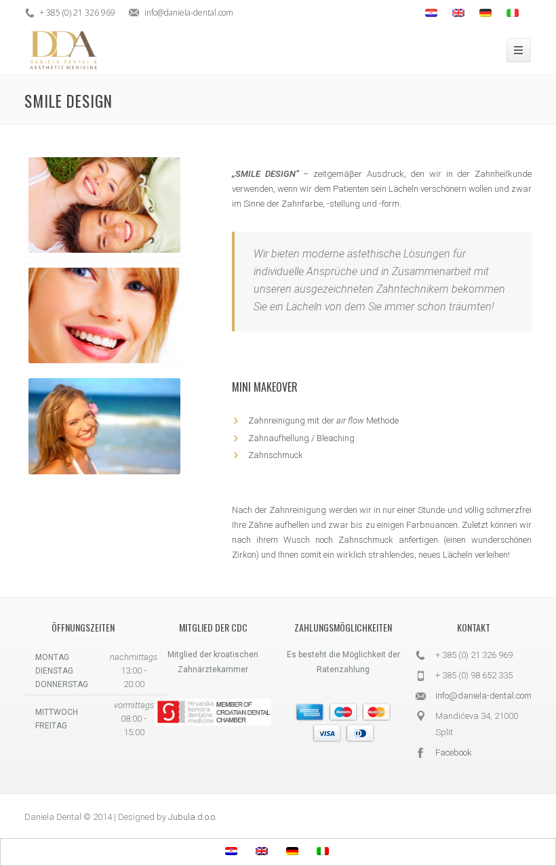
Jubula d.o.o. (192, 817)
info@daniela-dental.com (483, 695)
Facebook (453, 752)
